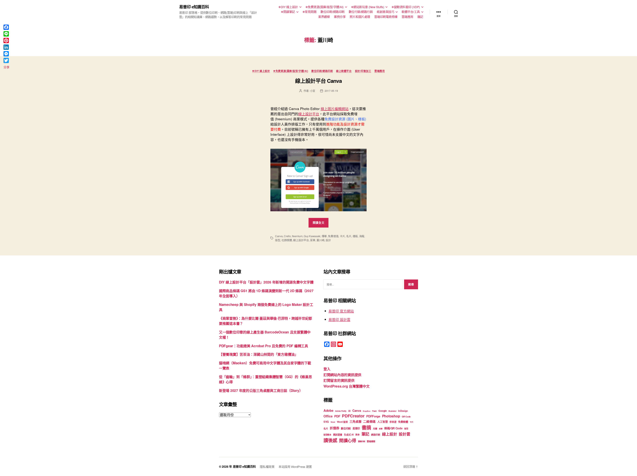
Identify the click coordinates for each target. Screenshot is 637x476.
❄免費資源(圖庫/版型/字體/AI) (324, 7)
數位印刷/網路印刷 (332, 12)
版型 (277, 240)
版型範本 (327, 434)
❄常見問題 (309, 12)
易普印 (356, 428)
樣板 (355, 236)
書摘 (366, 427)
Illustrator (392, 411)
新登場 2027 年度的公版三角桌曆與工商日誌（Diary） (261, 390)
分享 (6, 67)
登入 (326, 368)
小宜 (312, 91)
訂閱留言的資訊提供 (338, 380)
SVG (326, 422)
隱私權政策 (267, 466)
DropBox (366, 411)
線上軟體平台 (344, 71)
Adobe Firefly (340, 411)
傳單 (324, 236)
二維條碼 (369, 421)
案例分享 (340, 17)
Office (327, 416)
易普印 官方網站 (341, 310)
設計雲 (404, 434)
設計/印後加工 (363, 71)
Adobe (328, 410)
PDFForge (373, 416)
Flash (374, 411)
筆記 (365, 434)
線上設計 (389, 434)
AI (349, 410)
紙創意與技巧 (385, 12)
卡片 (342, 236)
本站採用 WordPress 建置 (295, 466)
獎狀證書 (337, 434)
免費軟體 (403, 422)
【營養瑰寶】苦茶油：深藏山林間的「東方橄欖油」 (258, 354)
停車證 (392, 421)
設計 (328, 240)
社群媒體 (287, 240)
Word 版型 (342, 421)
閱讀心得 (347, 440)
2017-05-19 (331, 91)
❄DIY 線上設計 (288, 7)
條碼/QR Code (393, 428)
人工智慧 (382, 422)
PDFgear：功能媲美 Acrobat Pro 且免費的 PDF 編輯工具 (263, 345)
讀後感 (330, 440)
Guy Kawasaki (312, 236)
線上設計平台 (308, 113)
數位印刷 (346, 428)
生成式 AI (349, 434)
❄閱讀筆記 (288, 12)
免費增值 (333, 236)
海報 (361, 236)
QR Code (406, 416)
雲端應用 (407, 17)
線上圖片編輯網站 (335, 108)
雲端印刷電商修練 (385, 17)
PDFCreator (353, 416)
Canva (279, 236)
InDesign (403, 410)
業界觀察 (324, 17)
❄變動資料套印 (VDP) (405, 7)
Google (382, 411)
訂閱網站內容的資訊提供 (342, 374)
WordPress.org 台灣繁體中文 (346, 386)
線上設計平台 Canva (318, 80)
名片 (348, 236)
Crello (287, 236)
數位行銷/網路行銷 (361, 12)
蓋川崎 (320, 240)
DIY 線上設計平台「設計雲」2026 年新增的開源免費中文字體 (266, 281)
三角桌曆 (355, 421)
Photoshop (391, 416)
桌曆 (380, 428)
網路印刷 (375, 434)
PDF (337, 416)
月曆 (375, 428)
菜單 (312, 240)
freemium (297, 236)
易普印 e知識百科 (194, 7)
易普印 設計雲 (339, 319)
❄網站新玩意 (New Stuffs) (367, 7)
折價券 (334, 428)
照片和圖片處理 (360, 17)
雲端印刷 (361, 441)
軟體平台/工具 (411, 12)
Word (333, 422)
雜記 (420, 17)
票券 (357, 434)
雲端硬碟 (371, 441)
